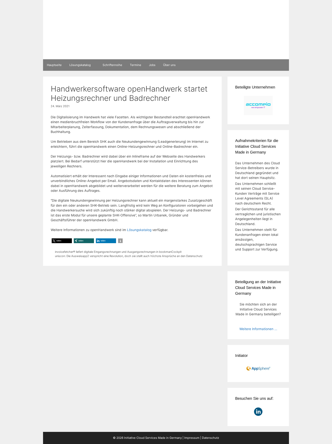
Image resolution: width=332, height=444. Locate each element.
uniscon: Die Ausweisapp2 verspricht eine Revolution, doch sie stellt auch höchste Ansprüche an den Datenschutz (129, 256)
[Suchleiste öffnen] (283, 65)
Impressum (191, 438)
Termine (135, 65)
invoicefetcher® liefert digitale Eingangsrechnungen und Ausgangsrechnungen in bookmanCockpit (118, 251)
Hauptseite (54, 65)
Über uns (169, 65)
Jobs (152, 65)
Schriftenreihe (112, 65)
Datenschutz (210, 438)
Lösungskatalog (80, 65)
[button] (62, 240)
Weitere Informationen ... (258, 329)
